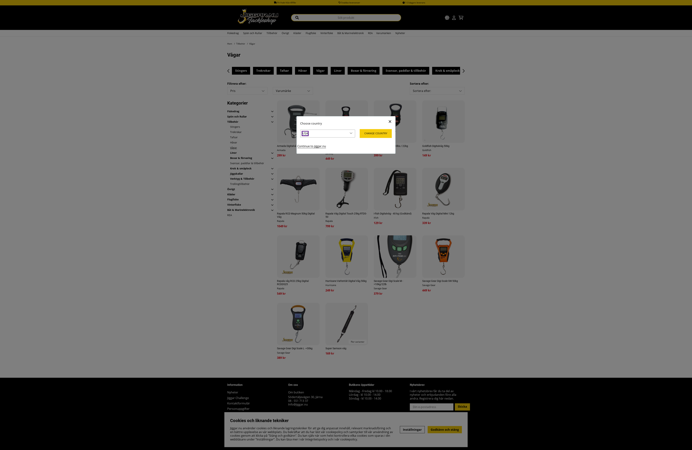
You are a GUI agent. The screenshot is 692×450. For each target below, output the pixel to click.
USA (305, 134)
